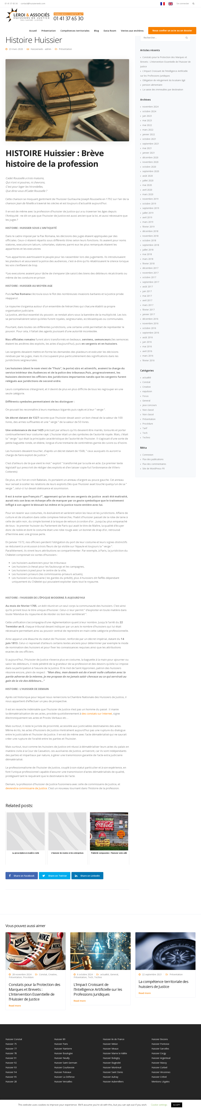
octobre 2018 (149, 240)
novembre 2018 (150, 235)
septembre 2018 (150, 244)
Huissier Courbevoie (64, 1067)
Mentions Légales (161, 1081)
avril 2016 (147, 351)
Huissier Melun (110, 1043)
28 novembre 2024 (21, 974)
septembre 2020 (150, 171)
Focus (145, 396)
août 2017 (147, 286)
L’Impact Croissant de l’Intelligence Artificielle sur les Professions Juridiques (98, 989)
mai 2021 (147, 148)
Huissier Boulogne (63, 1053)
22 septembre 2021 (152, 974)
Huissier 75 (11, 1043)
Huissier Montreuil (112, 1067)
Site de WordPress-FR (153, 468)
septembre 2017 (150, 281)
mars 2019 (147, 221)
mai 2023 (147, 120)
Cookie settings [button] (159, 1104)
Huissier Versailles (63, 1081)
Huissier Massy (159, 1062)
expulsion (147, 391)
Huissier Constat (13, 1039)
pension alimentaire (152, 84)
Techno (146, 437)
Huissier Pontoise (160, 1043)
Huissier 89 (59, 1039)
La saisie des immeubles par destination (162, 89)
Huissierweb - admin (41, 49)
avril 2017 (147, 300)
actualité (146, 377)
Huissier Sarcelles (160, 1048)
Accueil (33, 30)
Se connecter (183, 3)
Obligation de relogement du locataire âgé (163, 80)
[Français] (163, 3)
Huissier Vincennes (161, 1072)
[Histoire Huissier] (67, 100)
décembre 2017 (150, 268)
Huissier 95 (11, 1076)
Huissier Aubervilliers (113, 1081)
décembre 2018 (150, 231)
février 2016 (148, 360)
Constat (146, 382)
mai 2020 (147, 185)
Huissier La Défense (64, 1076)
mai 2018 (147, 254)
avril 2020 (147, 189)
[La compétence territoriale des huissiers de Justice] (165, 950)
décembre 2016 (150, 318)
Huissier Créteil (159, 1076)
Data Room (110, 30)
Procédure (147, 423)
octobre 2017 (149, 277)
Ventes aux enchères (132, 30)
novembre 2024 (150, 106)
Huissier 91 (11, 1058)
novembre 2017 (150, 272)
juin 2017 (147, 291)
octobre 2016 (149, 328)
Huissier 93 (11, 1067)
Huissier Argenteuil (161, 1058)
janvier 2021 (148, 152)
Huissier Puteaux (62, 1072)
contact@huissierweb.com (33, 3)
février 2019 (148, 226)
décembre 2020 (150, 157)
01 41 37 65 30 (11, 3)
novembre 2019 (150, 198)
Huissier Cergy (159, 1053)
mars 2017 (147, 305)
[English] (171, 3)
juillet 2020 (147, 180)
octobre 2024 (149, 111)
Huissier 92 (11, 1062)
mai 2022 (147, 125)
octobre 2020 (149, 166)
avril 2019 (147, 217)
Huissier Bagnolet (112, 1062)
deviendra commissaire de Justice (26, 788)
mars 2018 (147, 258)
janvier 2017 (148, 314)
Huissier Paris (61, 1043)
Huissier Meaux (110, 1048)
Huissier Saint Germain (65, 1062)
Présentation (48, 30)
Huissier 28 (11, 1081)
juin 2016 (147, 341)
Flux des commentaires (154, 463)
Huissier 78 (11, 1053)
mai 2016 (147, 346)
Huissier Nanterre (63, 1048)
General (146, 400)
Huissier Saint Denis (113, 1072)
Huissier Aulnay (110, 1076)
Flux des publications (152, 459)
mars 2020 (147, 194)
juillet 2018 (147, 249)
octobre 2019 (149, 203)
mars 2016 (147, 355)
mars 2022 (147, 129)
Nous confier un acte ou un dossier (172, 30)
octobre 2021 (149, 138)
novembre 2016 (150, 323)
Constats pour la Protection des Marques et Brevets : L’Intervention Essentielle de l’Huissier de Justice (165, 62)
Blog (96, 30)
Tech (144, 432)
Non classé (148, 409)
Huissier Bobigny (111, 1058)
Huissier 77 (11, 1048)
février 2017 (148, 309)
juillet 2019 (147, 212)
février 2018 (148, 263)
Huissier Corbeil (159, 1067)
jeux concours (149, 405)
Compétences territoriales (74, 30)
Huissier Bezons (160, 1039)
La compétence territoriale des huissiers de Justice (163, 984)
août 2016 (147, 337)
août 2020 (147, 175)
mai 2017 (147, 295)
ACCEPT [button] (176, 1104)
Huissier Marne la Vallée (115, 1053)
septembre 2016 (150, 332)
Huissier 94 (11, 1072)
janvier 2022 (148, 134)
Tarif (144, 428)
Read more (15, 1005)
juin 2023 (147, 115)
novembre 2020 (150, 161)
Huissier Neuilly (62, 1058)
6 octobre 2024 (85, 974)
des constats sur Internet (97, 713)
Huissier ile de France (113, 1039)
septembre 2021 (150, 143)
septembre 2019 (150, 208)
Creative (146, 386)
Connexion (147, 454)
